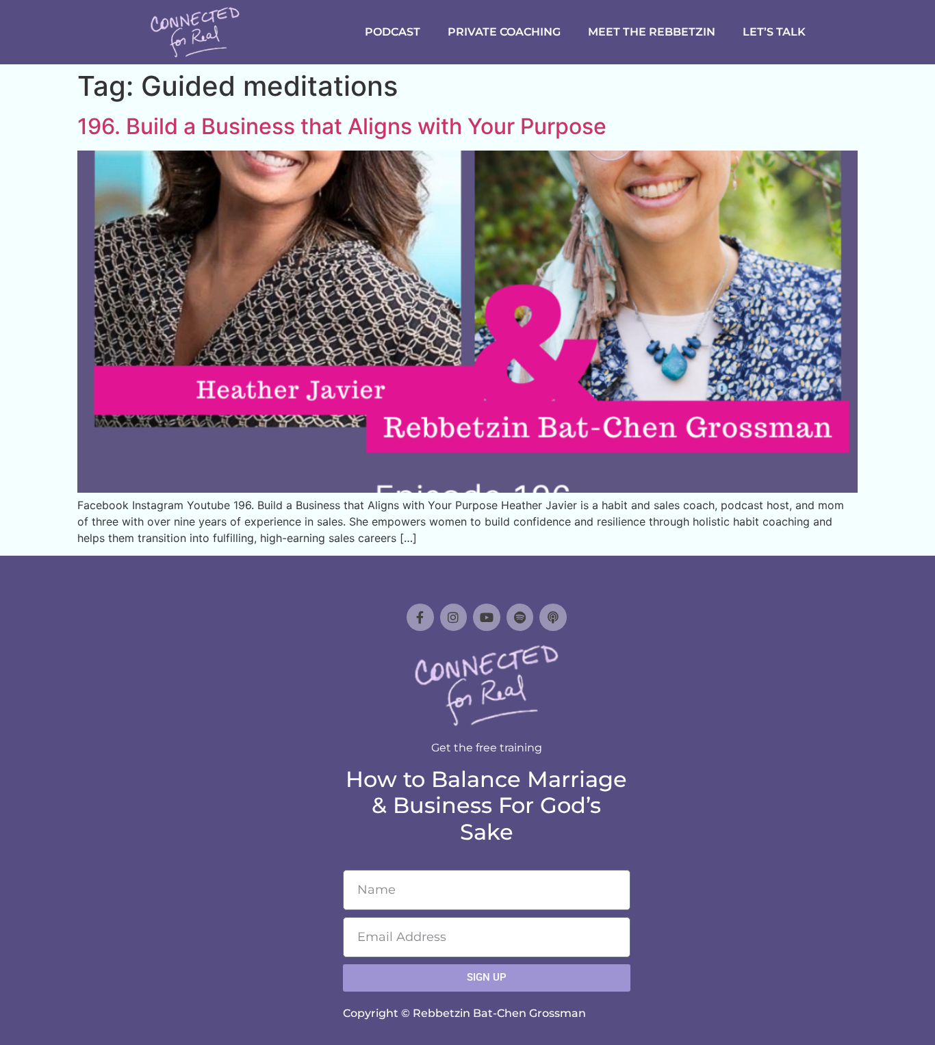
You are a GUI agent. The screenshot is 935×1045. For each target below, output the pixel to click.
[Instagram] (453, 617)
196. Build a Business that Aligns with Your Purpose (341, 126)
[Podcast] (553, 617)
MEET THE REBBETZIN (651, 31)
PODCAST (392, 31)
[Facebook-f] (420, 617)
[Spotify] (520, 617)
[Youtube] (486, 617)
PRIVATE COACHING (504, 31)
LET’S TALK (774, 31)
